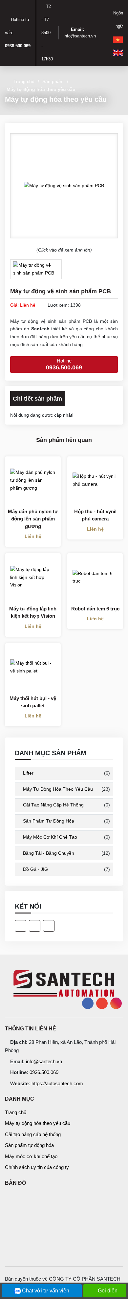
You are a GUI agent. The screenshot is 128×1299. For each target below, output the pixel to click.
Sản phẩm (53, 81)
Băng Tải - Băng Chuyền (48, 853)
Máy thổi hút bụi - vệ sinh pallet (33, 702)
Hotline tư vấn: (18, 32)
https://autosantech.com (57, 1083)
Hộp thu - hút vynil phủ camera (95, 515)
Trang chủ (23, 81)
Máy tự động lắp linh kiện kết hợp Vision (32, 612)
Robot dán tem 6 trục (95, 608)
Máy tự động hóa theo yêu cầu (41, 89)
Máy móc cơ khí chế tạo (49, 837)
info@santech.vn (80, 32)
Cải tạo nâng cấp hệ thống (53, 804)
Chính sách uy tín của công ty (37, 1167)
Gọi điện (107, 1290)
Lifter (27, 773)
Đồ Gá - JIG (35, 869)
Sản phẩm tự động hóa (48, 821)
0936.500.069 (44, 1072)
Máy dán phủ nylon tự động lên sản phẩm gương (33, 519)
